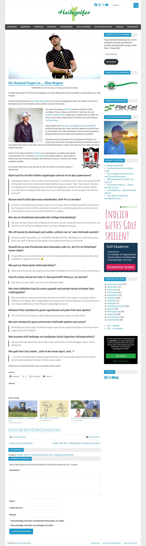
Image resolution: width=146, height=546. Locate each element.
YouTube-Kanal (51, 120)
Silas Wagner (46, 430)
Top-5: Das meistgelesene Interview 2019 (85, 418)
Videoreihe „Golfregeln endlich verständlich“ (78, 126)
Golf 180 (29, 430)
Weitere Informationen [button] (121, 361)
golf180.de (67, 109)
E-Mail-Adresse (16, 508)
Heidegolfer (132, 27)
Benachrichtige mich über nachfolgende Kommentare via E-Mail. (37, 521)
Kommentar (14, 470)
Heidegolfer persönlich (116, 306)
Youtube (57, 430)
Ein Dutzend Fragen (103, 27)
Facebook (49, 115)
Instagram (61, 115)
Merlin (29, 543)
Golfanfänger (66, 27)
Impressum (95, 543)
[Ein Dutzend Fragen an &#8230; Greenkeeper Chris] (22, 408)
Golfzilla (37, 430)
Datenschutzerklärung (111, 543)
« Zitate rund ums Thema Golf (20, 443)
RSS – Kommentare (115, 328)
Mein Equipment (113, 312)
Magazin (119, 27)
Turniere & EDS (113, 320)
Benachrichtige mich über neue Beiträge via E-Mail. (32, 525)
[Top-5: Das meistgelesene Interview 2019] (85, 408)
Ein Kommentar (94, 437)
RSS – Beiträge (113, 326)
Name (12, 501)
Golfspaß (38, 27)
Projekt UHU (112, 314)
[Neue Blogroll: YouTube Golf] (54, 408)
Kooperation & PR (130, 543)
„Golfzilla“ (37, 153)
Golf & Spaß (112, 287)
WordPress (19, 543)
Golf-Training (112, 292)
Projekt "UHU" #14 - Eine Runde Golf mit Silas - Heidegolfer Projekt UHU (45, 455)
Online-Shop (39, 156)
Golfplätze (12, 27)
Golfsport (51, 27)
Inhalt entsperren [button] (121, 356)
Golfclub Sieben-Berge (41, 101)
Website (12, 515)
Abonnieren (111, 62)
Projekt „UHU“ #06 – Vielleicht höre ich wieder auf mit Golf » (77, 443)
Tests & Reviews (84, 27)
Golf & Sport (112, 290)
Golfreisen (25, 27)
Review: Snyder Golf (115, 166)
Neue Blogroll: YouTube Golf (49, 418)
